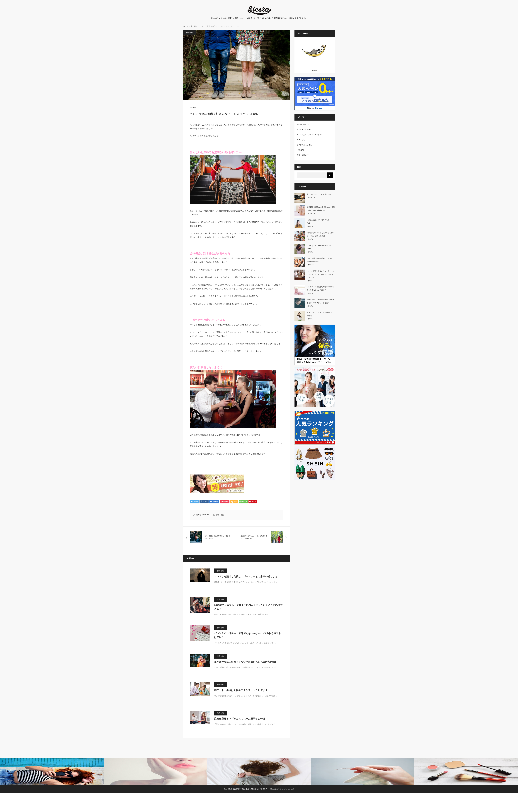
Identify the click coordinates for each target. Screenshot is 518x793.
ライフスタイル (302, 145)
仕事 (298, 150)
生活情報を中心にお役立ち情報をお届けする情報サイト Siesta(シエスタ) (257, 789)
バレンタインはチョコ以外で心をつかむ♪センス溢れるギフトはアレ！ (247, 635)
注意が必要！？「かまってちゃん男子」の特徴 (239, 718)
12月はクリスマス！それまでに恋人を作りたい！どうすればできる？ (248, 607)
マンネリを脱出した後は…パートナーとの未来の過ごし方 (245, 576)
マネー (299, 140)
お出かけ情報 (301, 124)
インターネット (302, 130)
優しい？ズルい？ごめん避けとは (319, 194)
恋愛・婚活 (189, 32)
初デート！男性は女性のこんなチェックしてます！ (242, 690)
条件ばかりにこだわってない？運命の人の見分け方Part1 (245, 661)
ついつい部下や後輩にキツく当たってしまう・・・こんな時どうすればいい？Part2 (320, 274)
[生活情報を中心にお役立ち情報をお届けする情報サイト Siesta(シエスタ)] (259, 14)
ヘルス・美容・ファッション (307, 135)
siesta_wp (205, 515)
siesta (314, 70)
